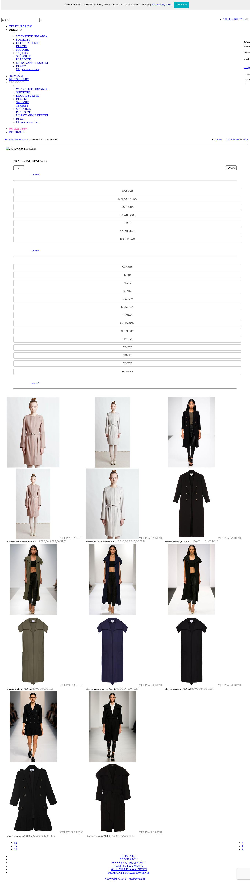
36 (15, 846)
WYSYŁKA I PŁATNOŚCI (128, 862)
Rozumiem (181, 4)
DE (216, 139)
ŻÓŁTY (127, 347)
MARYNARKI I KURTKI (32, 62)
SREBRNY (127, 371)
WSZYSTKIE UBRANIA (31, 36)
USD (229, 139)
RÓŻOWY (127, 315)
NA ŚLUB (127, 190)
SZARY (127, 291)
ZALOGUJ (228, 19)
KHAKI (127, 355)
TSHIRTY (22, 52)
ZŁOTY (127, 363)
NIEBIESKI (127, 331)
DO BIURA (127, 207)
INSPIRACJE (17, 131)
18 (15, 842)
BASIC (127, 223)
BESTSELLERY (19, 79)
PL (213, 139)
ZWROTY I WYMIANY (129, 866)
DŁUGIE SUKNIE (27, 42)
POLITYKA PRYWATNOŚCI (129, 869)
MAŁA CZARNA (127, 199)
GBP (233, 139)
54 (15, 849)
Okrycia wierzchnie (27, 69)
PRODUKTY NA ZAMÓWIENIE (128, 872)
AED (237, 139)
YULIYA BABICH (20, 26)
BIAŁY (127, 283)
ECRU (127, 274)
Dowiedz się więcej (162, 4)
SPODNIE (22, 49)
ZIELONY (127, 339)
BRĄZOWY (127, 307)
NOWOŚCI (16, 75)
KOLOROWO (127, 239)
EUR (246, 139)
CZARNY (127, 266)
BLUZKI (21, 46)
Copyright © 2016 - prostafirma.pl (125, 878)
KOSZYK (239, 19)
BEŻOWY (127, 299)
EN (220, 139)
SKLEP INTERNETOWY (16, 139)
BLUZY (21, 66)
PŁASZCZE (23, 59)
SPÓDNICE (23, 56)
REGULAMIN (129, 859)
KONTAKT (129, 856)
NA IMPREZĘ (127, 231)
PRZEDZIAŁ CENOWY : (30, 161)
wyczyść (35, 175)
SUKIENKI (23, 39)
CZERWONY (127, 323)
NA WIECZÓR (127, 215)
